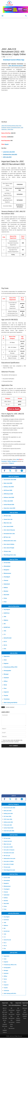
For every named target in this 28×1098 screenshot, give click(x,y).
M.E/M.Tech (7, 627)
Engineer (6, 663)
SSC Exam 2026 (8, 490)
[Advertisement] (14, 33)
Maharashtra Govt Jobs (10, 540)
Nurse (5, 685)
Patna (5, 598)
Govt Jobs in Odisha (9, 544)
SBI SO (4, 1020)
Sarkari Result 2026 (9, 504)
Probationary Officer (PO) (10, 667)
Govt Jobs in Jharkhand (10, 707)
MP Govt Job (7, 537)
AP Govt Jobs (7, 515)
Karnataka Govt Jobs (9, 533)
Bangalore (6, 569)
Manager (6, 674)
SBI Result (24, 1008)
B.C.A (5, 641)
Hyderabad (7, 584)
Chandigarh (7, 576)
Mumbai (6, 591)
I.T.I (5, 634)
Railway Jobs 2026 (9, 486)
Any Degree (7, 609)
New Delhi (6, 594)
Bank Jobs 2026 (8, 483)
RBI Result (24, 1014)
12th (5, 630)
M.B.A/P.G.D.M (7, 638)
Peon (5, 688)
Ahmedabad (7, 566)
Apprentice (7, 656)
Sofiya (4, 56)
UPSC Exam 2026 (8, 493)
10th (5, 616)
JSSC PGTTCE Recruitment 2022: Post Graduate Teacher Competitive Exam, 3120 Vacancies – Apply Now (12, 127)
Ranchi (6, 144)
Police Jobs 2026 (8, 501)
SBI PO (4, 1010)
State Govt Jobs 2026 (9, 508)
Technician (7, 699)
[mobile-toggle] (2, 16)
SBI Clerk (5, 1014)
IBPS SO (5, 1016)
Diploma (6, 620)
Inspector (6, 692)
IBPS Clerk (4, 1012)
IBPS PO (5, 1008)
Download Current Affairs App (13, 60)
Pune (5, 601)
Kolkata (6, 587)
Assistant (6, 677)
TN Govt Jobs (7, 551)
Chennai (6, 580)
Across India (7, 562)
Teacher (6, 695)
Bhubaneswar (7, 573)
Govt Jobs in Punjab (9, 547)
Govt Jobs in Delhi (8, 526)
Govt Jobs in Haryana (9, 530)
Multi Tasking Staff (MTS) (10, 702)
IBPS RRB (4, 1018)
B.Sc (5, 648)
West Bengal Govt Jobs (10, 555)
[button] (26, 16)
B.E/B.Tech (6, 613)
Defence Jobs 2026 (9, 497)
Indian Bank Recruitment (11, 1026)
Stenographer (7, 670)
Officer (6, 681)
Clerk (5, 660)
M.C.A (5, 645)
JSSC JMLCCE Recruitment (15, 65)
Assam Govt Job (8, 519)
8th (5, 623)
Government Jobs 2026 (10, 479)
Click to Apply (13, 409)
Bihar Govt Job (7, 523)
